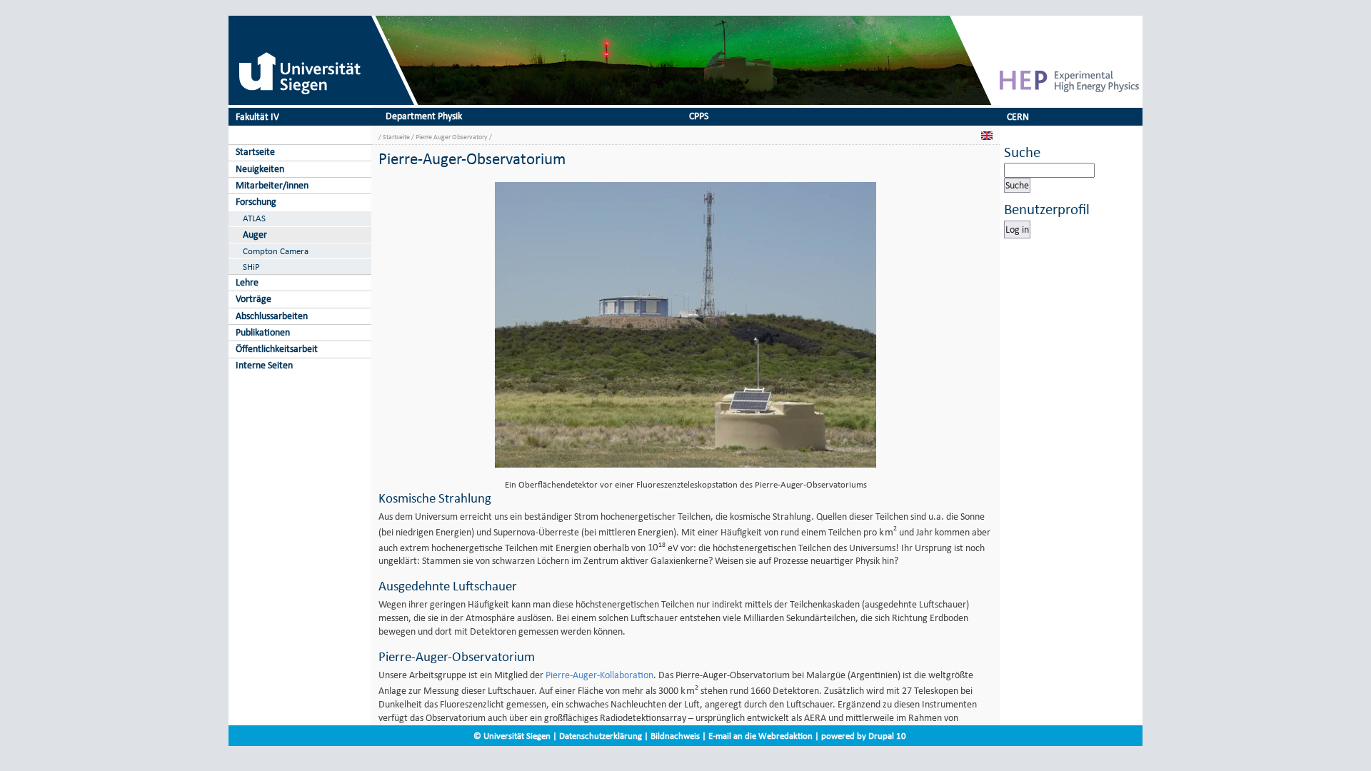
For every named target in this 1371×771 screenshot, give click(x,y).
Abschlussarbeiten (272, 316)
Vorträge (253, 299)
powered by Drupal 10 (863, 735)
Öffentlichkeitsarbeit (277, 349)
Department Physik (424, 116)
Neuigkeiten (260, 169)
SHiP (251, 267)
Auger (255, 234)
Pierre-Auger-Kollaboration (599, 675)
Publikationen (263, 332)
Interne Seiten (264, 365)
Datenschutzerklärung (600, 735)
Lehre (247, 282)
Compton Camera (275, 251)
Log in (1017, 229)
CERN (1018, 117)
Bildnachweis (675, 735)
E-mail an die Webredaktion (760, 735)
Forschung (256, 202)
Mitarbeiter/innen (272, 185)
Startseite (255, 152)
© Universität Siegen (512, 735)
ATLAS (254, 218)
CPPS (698, 116)
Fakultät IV (257, 117)
